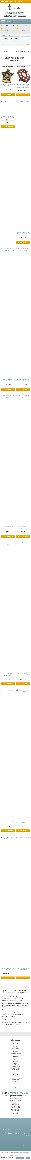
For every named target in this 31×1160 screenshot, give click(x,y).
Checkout (18, 1)
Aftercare (15, 1043)
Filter (28, 44)
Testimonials (15, 1046)
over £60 (9, 25)
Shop (15, 1060)
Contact (15, 1051)
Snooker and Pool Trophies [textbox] (15, 38)
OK (28, 1158)
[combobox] (15, 38)
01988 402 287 (18, 14)
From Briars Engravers (9, 29)
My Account (15, 1048)
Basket (15, 1050)
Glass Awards (15, 1065)
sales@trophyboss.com (15, 16)
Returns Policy (15, 1079)
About (15, 1045)
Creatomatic (18, 1155)
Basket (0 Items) (6, 1)
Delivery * (24, 25)
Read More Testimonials (23, 1146)
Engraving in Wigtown (16, 1053)
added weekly (24, 29)
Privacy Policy (15, 1081)
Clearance (15, 1071)
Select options (8, 94)
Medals (16, 1063)
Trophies (11, 51)
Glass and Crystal (15, 1068)
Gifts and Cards (15, 1066)
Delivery (15, 1083)
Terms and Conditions (15, 1078)
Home (6, 51)
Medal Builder (15, 1070)
